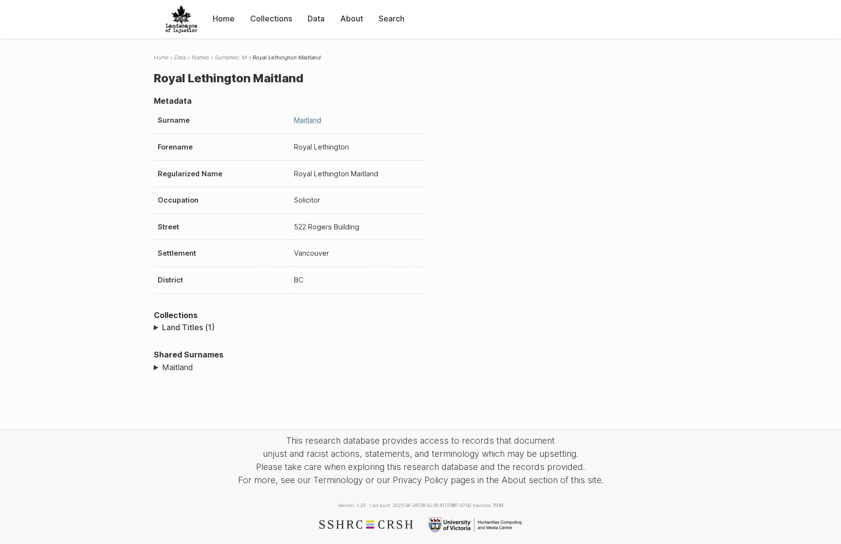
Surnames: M (231, 57)
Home (224, 18)
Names (200, 57)
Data (316, 18)
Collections (271, 18)
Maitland (307, 120)
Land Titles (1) (188, 327)
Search (391, 18)
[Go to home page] (181, 19)
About (351, 18)
